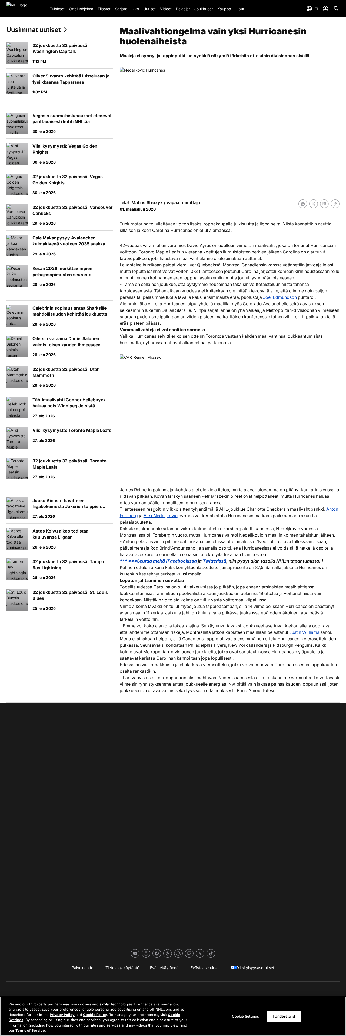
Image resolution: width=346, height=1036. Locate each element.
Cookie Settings (245, 1016)
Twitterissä (214, 561)
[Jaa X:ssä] (313, 203)
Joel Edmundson (280, 297)
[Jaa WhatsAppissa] (302, 203)
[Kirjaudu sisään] (325, 8)
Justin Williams (304, 632)
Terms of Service (30, 1030)
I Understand (284, 1016)
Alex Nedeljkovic (161, 515)
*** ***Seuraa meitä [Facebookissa (158, 561)
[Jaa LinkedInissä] (324, 203)
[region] (173, 1016)
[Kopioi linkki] (335, 203)
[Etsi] (336, 8)
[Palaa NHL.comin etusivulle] (25, 8)
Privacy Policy (62, 1015)
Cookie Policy (95, 1015)
